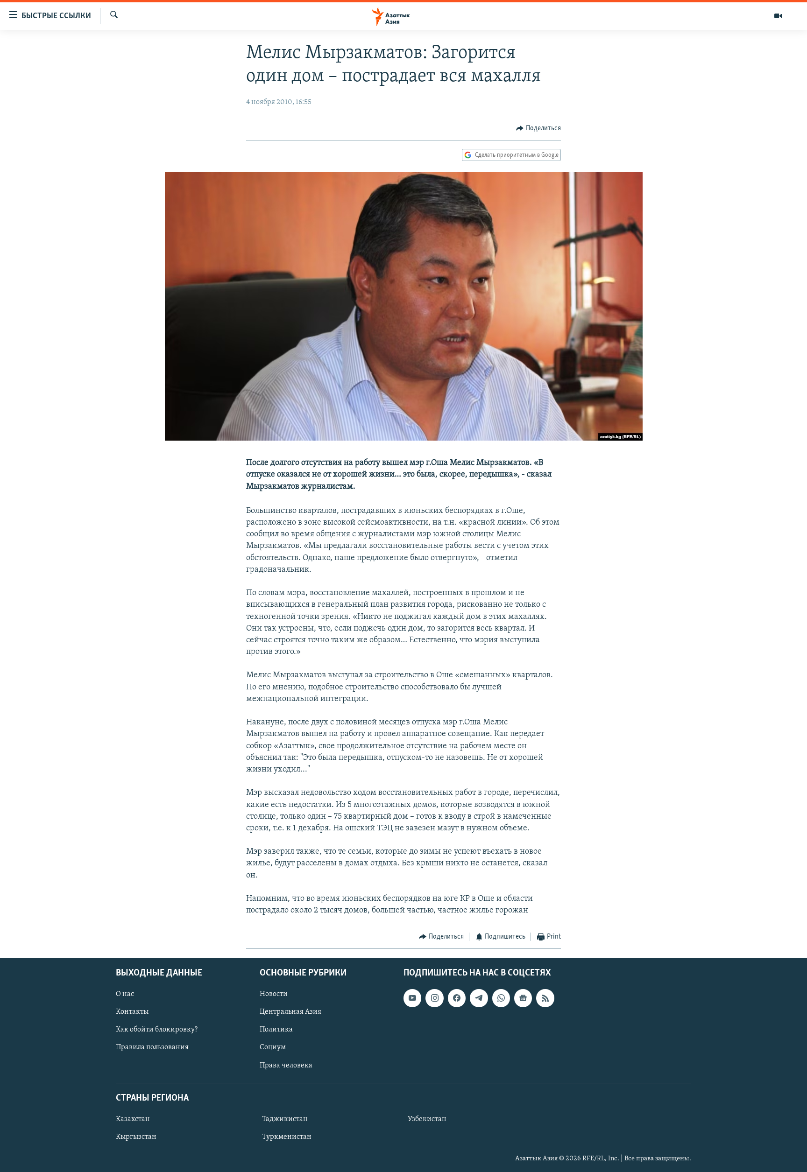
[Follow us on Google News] (523, 998)
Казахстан (133, 1119)
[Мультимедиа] (778, 15)
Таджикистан (285, 1119)
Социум (273, 1047)
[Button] (538, 128)
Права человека (286, 1065)
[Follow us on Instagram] (434, 998)
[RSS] (545, 998)
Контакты (132, 1012)
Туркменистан (286, 1137)
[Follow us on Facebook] (457, 998)
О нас (125, 994)
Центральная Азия (290, 1012)
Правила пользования (152, 1047)
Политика (276, 1029)
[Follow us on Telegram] (479, 998)
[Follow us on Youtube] (412, 998)
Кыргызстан (136, 1137)
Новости (274, 994)
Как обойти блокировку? (157, 1029)
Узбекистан (427, 1119)
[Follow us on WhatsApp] (501, 998)
